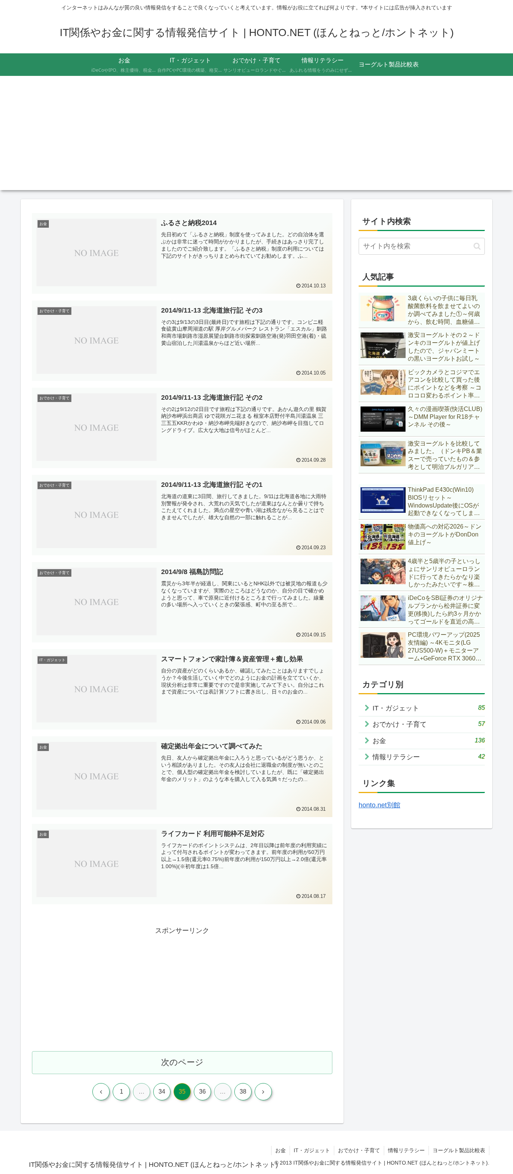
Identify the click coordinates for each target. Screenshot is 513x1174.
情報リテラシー (406, 1150)
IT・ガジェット (312, 1150)
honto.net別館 (379, 805)
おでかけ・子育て (359, 1150)
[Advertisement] (256, 137)
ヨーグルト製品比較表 (459, 1150)
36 (202, 1091)
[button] (477, 246)
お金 (280, 1150)
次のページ (182, 1062)
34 (161, 1091)
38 (243, 1091)
